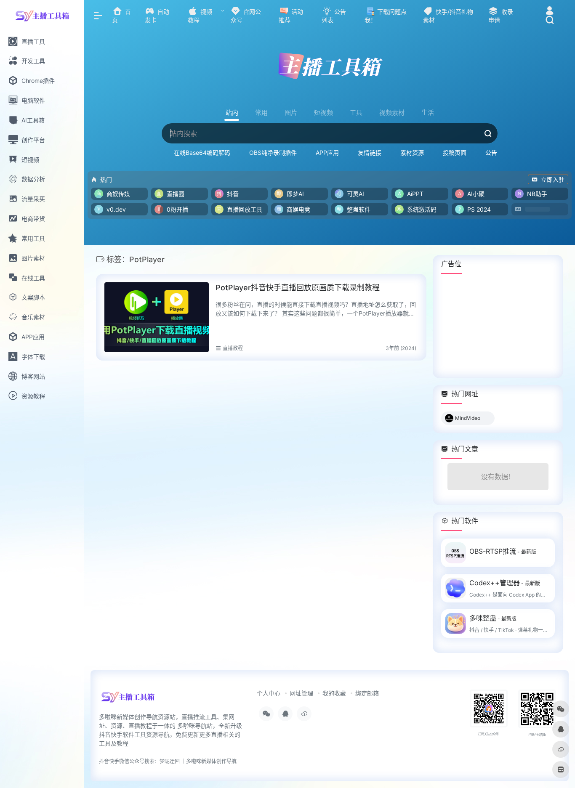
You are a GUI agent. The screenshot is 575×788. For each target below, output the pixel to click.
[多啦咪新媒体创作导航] (128, 699)
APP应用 (327, 152)
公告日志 (497, 152)
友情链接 (369, 152)
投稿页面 (454, 152)
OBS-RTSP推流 (502, 551)
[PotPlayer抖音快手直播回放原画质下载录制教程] (156, 317)
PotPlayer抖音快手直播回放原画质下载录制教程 (298, 287)
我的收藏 (334, 693)
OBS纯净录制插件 (273, 152)
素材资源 (412, 152)
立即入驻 (552, 179)
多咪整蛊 (492, 618)
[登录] (549, 11)
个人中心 (268, 693)
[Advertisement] (498, 325)
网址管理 (301, 693)
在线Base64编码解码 (202, 152)
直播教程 (233, 348)
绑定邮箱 (367, 693)
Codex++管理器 (504, 582)
